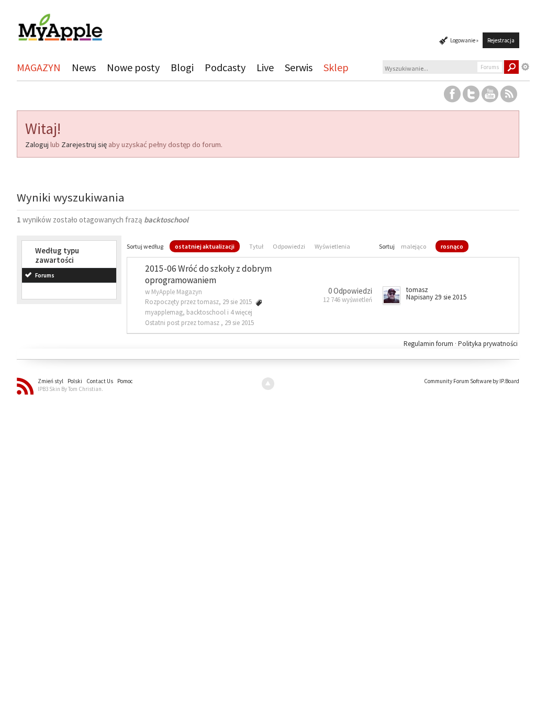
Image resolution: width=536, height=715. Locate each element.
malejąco (413, 246)
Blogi (182, 67)
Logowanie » (464, 40)
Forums (44, 275)
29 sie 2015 (239, 322)
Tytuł (256, 246)
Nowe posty (133, 67)
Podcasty (225, 67)
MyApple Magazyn (176, 291)
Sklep (336, 67)
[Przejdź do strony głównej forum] (60, 23)
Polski (75, 381)
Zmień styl (50, 381)
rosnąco (452, 246)
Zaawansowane (525, 67)
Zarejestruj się (84, 144)
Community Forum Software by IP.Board (471, 381)
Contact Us (99, 381)
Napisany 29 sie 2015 (436, 297)
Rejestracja (501, 40)
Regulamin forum (429, 343)
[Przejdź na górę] (268, 383)
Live (265, 67)
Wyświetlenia (332, 246)
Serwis (298, 67)
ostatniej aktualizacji (204, 246)
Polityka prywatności (488, 343)
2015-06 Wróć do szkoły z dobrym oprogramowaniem (208, 274)
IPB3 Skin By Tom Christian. (70, 389)
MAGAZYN (39, 67)
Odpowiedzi (289, 246)
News (84, 67)
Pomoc (125, 381)
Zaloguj (37, 144)
